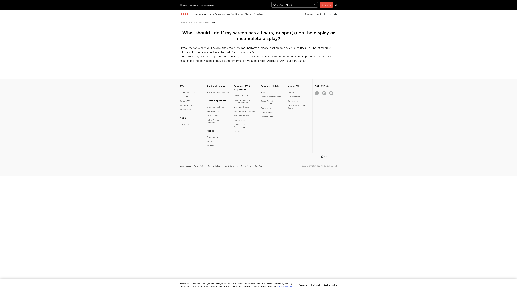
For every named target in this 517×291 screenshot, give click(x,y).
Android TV (185, 109)
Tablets (210, 141)
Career (291, 92)
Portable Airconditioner (218, 92)
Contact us (293, 101)
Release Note (267, 116)
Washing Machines (215, 107)
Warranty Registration (244, 111)
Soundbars (185, 124)
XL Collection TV (188, 105)
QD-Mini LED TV (187, 92)
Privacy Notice (199, 166)
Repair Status (240, 120)
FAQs (263, 92)
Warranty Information (271, 97)
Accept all (303, 285)
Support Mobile (195, 22)
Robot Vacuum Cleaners (214, 121)
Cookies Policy (214, 166)
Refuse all (315, 285)
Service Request (241, 115)
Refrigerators (213, 111)
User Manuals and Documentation (242, 101)
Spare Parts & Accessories (240, 125)
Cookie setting (330, 285)
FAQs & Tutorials (241, 95)
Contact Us (239, 131)
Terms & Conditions (230, 166)
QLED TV (184, 97)
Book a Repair (267, 112)
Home (182, 22)
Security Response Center (296, 106)
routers (210, 146)
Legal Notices (185, 166)
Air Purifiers (212, 115)
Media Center (246, 166)
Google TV (185, 101)
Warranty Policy (241, 107)
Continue (326, 5)
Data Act (258, 166)
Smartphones (213, 137)
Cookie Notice (285, 286)
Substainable (294, 97)
